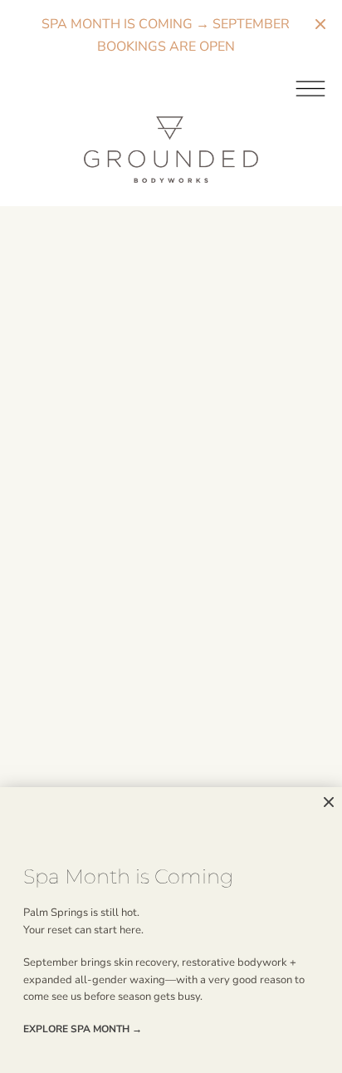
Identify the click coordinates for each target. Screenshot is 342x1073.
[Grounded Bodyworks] (171, 150)
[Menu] (171, 87)
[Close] (329, 802)
